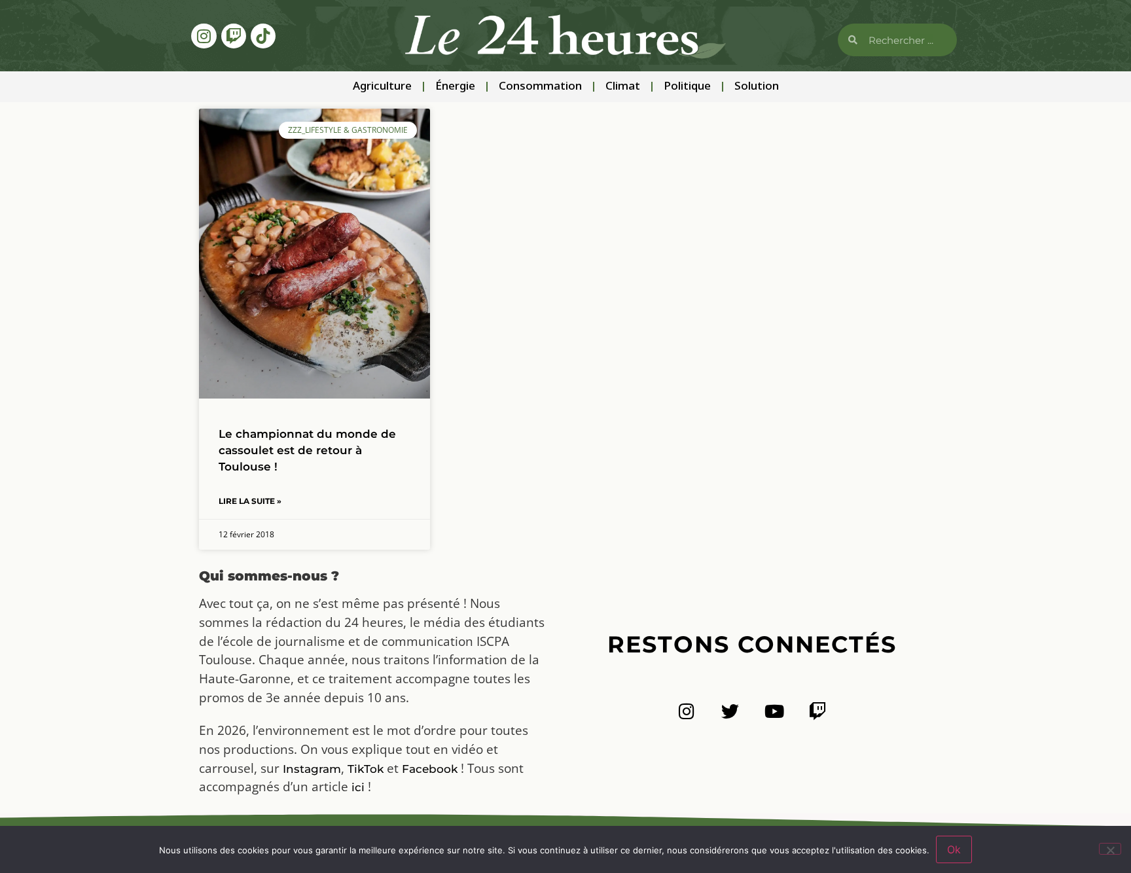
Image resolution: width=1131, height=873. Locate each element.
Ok (954, 849)
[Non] (1110, 849)
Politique (687, 86)
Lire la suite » (250, 501)
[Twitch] (233, 36)
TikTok (366, 768)
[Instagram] (203, 36)
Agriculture (382, 86)
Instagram (312, 768)
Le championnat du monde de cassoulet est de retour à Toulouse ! (307, 450)
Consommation (540, 86)
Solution (756, 86)
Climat (622, 86)
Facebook (430, 768)
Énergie (455, 86)
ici (358, 787)
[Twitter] (730, 711)
